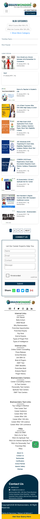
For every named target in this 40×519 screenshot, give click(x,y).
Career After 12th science (20, 422)
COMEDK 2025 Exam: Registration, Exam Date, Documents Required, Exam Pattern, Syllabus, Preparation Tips (26, 164)
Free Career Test (21, 408)
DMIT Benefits (20, 366)
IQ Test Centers (20, 384)
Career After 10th (20, 414)
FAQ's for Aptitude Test (20, 438)
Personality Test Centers (20, 387)
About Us (20, 453)
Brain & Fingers (20, 360)
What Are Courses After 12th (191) (18, 29)
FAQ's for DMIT (20, 432)
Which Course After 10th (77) (18, 25)
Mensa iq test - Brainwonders (26, 212)
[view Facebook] (14, 309)
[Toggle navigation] (6, 11)
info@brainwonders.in (17, 490)
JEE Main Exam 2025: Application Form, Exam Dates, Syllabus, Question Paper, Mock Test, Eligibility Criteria (26, 126)
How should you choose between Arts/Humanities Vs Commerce (26, 59)
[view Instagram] (23, 309)
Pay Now (20, 333)
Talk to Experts (30, 13)
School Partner (20, 463)
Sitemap (20, 469)
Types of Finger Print (20, 339)
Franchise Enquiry (20, 331)
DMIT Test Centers (20, 392)
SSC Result (21, 317)
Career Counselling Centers (20, 382)
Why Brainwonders (20, 325)
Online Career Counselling (20, 349)
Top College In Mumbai (20, 406)
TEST (5, 73)
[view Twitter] (18, 309)
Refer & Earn (20, 320)
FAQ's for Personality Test (20, 443)
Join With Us (20, 357)
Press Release (21, 352)
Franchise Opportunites (20, 328)
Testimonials (20, 458)
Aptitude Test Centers (21, 390)
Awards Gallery (20, 466)
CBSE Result (20, 323)
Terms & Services (9, 513)
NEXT (27, 230)
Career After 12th (20, 416)
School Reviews (20, 355)
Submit (20, 283)
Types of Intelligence (20, 341)
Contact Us (20, 455)
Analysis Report (20, 371)
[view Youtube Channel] (27, 309)
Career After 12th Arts (20, 419)
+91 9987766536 (30, 10)
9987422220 (14, 487)
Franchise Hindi (20, 368)
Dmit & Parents (20, 336)
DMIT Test (20, 363)
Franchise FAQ (20, 446)
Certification (20, 461)
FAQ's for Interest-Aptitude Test (20, 440)
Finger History (21, 374)
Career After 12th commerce (20, 424)
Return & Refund (24, 513)
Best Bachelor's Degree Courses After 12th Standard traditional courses (26, 198)
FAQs (20, 449)
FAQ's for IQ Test (20, 435)
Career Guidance (20, 411)
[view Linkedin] (32, 309)
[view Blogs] (10, 309)
